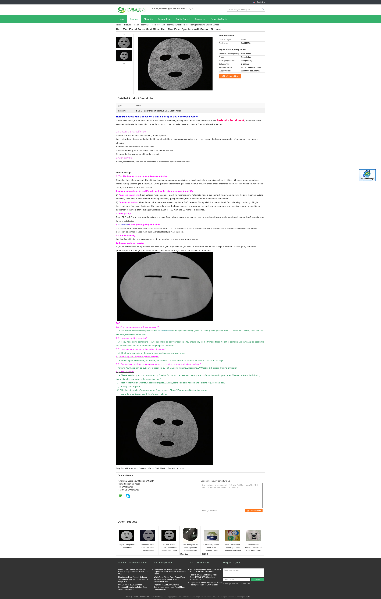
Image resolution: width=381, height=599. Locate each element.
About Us (148, 19)
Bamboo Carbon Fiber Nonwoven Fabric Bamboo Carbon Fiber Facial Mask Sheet (148, 548)
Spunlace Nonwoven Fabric (133, 562)
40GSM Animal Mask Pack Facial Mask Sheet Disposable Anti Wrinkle (205, 570)
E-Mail (226, 583)
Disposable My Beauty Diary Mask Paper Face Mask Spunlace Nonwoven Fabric (170, 571)
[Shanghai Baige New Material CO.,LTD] (132, 9)
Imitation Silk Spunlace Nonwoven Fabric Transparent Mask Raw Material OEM (134, 571)
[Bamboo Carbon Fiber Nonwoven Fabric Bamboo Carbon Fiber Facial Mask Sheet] (147, 535)
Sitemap (234, 583)
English (260, 2)
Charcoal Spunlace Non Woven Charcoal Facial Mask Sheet (211, 548)
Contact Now (232, 76)
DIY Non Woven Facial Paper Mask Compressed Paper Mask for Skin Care (169, 548)
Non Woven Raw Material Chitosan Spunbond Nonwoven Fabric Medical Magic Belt (133, 579)
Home (122, 19)
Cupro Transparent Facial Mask (126, 546)
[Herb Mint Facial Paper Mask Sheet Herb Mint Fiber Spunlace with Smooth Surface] (124, 42)
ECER (250, 597)
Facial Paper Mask (141, 25)
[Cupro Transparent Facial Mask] (126, 535)
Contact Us (200, 19)
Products (134, 19)
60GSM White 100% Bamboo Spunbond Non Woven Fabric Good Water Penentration (132, 587)
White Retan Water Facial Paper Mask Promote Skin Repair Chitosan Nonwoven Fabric (232, 548)
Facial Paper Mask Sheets (133, 468)
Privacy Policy (132, 597)
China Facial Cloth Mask (149, 597)
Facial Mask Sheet (199, 562)
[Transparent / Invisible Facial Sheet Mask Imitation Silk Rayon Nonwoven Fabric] (253, 535)
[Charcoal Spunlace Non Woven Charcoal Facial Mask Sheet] (211, 535)
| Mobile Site (244, 583)
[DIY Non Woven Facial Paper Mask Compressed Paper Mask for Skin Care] (169, 535)
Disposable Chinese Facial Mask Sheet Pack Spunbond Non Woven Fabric (206, 584)
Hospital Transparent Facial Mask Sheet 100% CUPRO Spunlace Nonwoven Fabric (203, 577)
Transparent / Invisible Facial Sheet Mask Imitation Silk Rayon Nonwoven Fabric (253, 548)
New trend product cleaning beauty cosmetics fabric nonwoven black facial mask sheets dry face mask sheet (190, 548)
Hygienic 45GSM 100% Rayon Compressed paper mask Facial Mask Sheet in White (169, 587)
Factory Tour (164, 19)
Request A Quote (219, 19)
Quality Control (182, 19)
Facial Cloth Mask (156, 468)
